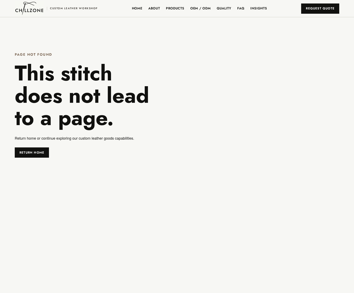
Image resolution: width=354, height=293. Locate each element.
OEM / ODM (200, 8)
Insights (258, 8)
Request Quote (320, 8)
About (154, 8)
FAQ (240, 8)
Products (175, 8)
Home (137, 8)
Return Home (31, 152)
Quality (224, 8)
